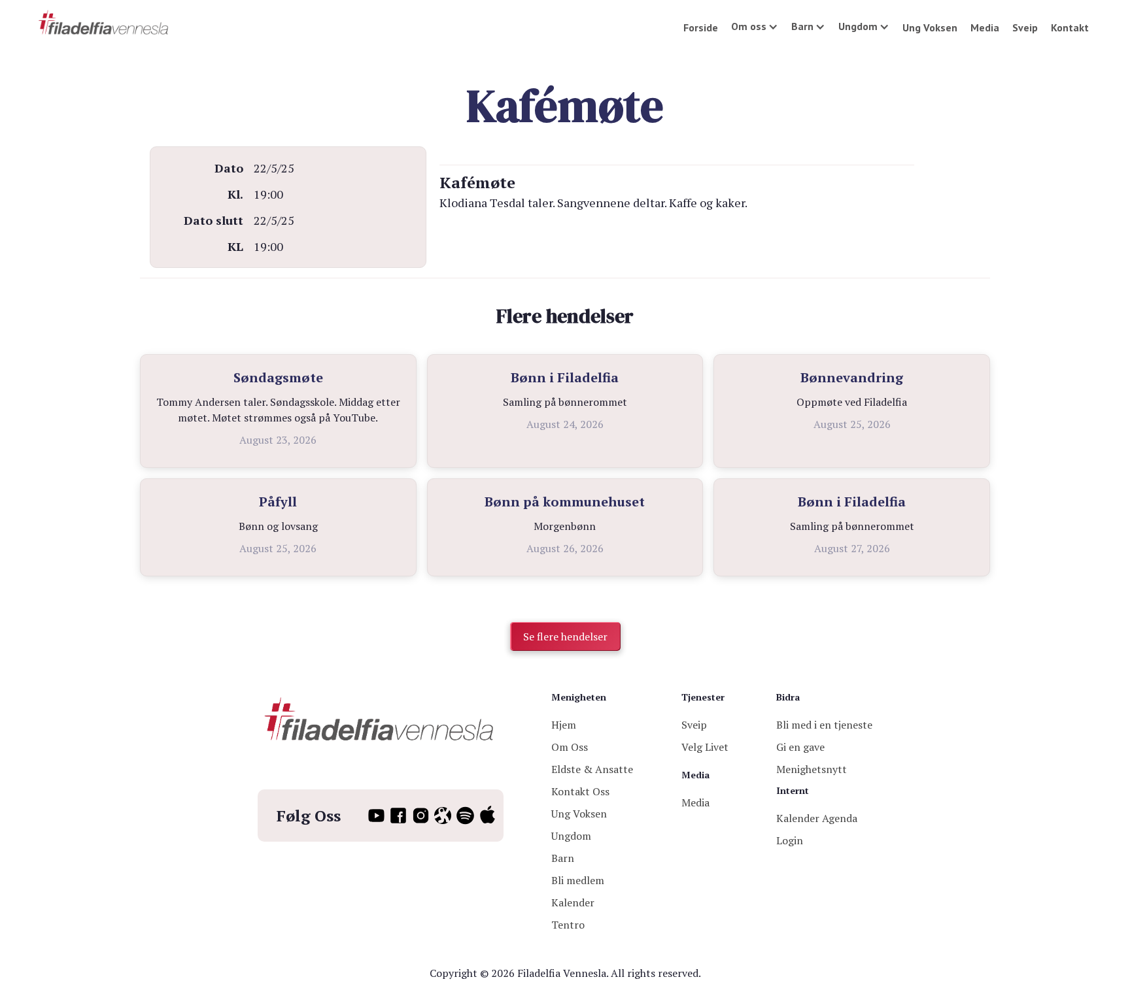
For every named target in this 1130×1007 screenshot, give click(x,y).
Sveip (1025, 27)
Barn (562, 858)
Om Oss (569, 747)
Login (789, 840)
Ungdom (571, 836)
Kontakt (1070, 27)
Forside (700, 27)
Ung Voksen (929, 27)
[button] (755, 26)
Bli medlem (577, 880)
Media (984, 27)
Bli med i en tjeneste (824, 725)
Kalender (572, 902)
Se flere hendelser (565, 636)
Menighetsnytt (811, 769)
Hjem (563, 725)
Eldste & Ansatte (592, 769)
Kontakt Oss (580, 791)
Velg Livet (704, 747)
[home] (104, 23)
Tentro (568, 924)
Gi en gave (800, 747)
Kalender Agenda (816, 818)
